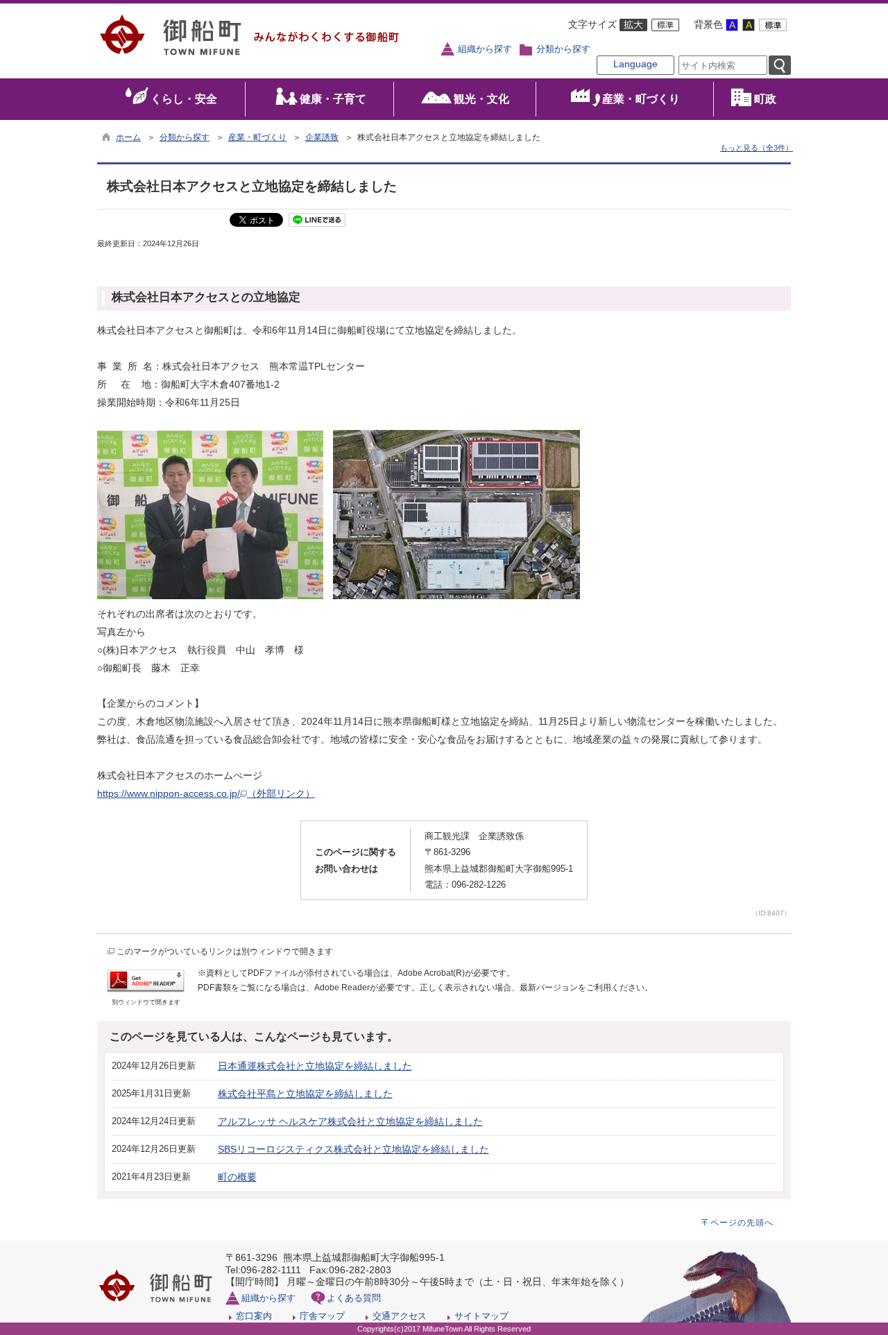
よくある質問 (354, 1298)
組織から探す (485, 49)
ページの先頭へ (742, 1222)
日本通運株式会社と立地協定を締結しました (315, 1065)
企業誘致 (322, 137)
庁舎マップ (322, 1316)
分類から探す (563, 49)
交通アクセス (400, 1316)
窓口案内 (254, 1316)
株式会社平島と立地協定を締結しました (305, 1093)
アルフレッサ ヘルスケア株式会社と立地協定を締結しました (350, 1121)
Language (635, 63)
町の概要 (237, 1176)
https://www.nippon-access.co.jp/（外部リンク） (206, 793)
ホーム (128, 137)
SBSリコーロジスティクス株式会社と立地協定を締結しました (353, 1149)
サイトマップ (481, 1316)
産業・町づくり (257, 137)
